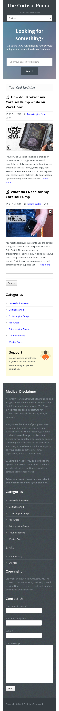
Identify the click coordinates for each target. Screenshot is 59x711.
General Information (19, 303)
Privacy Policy (15, 556)
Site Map (13, 562)
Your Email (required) (16, 618)
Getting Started (34, 204)
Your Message (13, 643)
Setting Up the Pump (19, 329)
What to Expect (16, 342)
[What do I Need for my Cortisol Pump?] (29, 225)
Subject (9, 630)
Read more (44, 264)
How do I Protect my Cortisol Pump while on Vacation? (25, 102)
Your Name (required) (16, 606)
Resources (14, 322)
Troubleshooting (17, 335)
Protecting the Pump (36, 114)
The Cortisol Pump (28, 5)
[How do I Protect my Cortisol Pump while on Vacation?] (29, 139)
